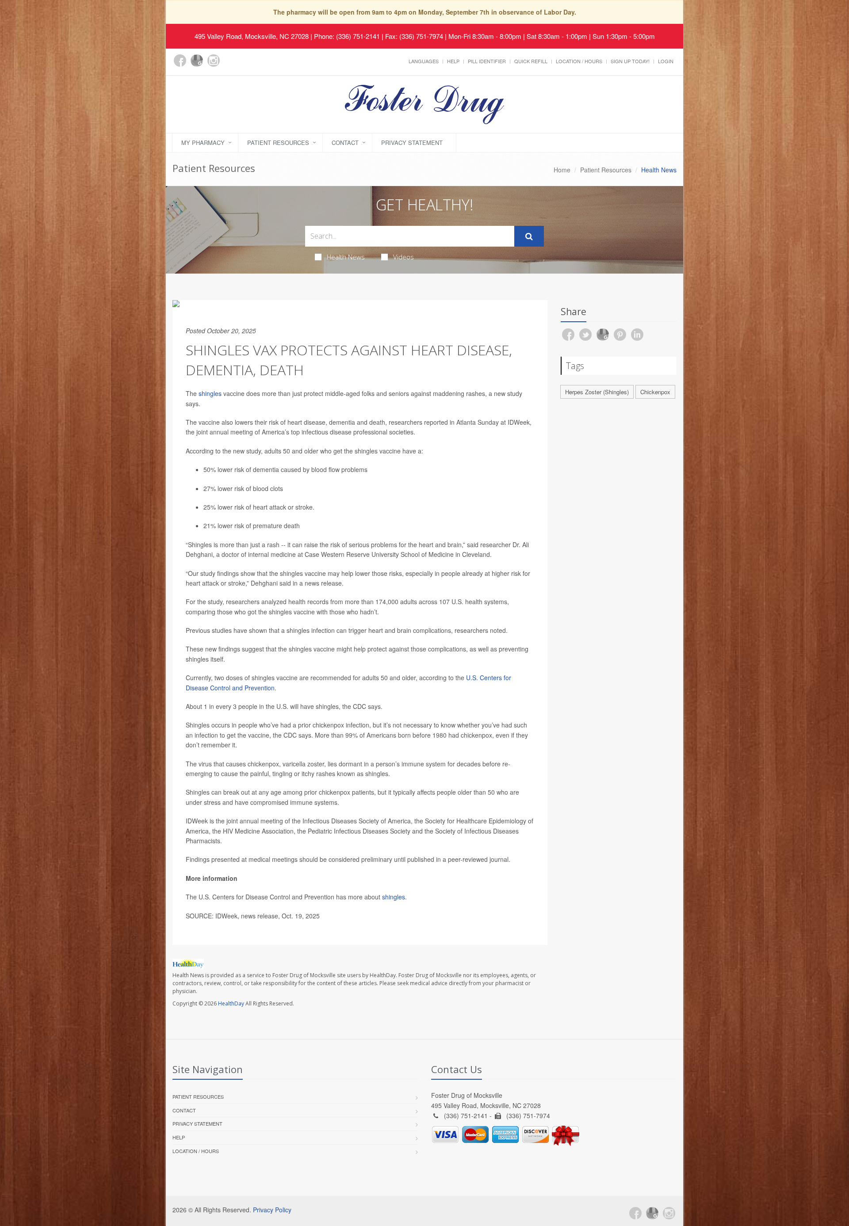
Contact (345, 142)
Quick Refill (530, 61)
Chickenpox (655, 392)
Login (665, 61)
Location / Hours (579, 61)
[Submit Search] (529, 236)
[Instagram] (213, 60)
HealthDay (231, 1003)
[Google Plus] (197, 60)
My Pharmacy (203, 142)
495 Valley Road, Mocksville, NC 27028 (252, 36)
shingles (210, 393)
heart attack (269, 507)
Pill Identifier (487, 61)
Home (562, 169)
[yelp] (230, 65)
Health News (346, 256)
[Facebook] (180, 60)
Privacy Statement (412, 142)
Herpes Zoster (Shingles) (597, 392)
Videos (403, 256)
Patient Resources (278, 142)
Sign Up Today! (630, 61)
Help (453, 61)
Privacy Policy (272, 1209)
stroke (304, 507)
